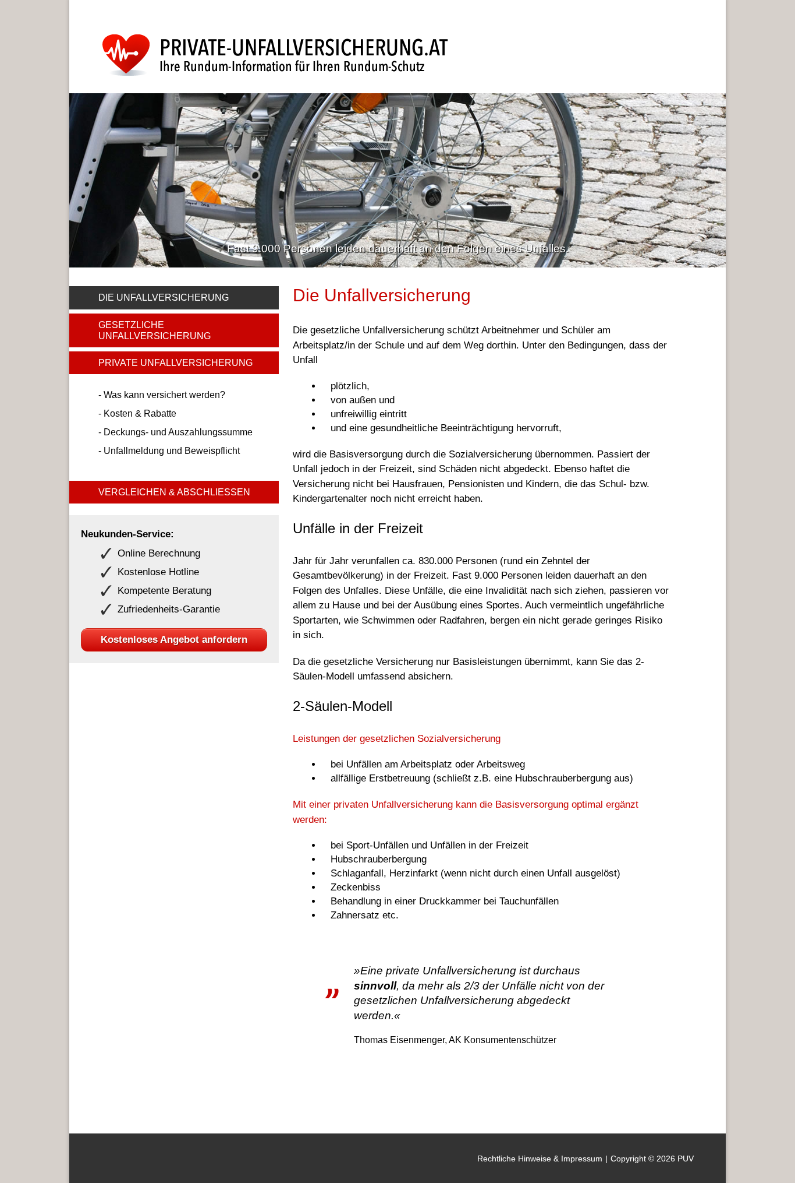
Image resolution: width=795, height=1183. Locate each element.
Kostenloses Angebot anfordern (174, 639)
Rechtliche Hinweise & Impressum (539, 1158)
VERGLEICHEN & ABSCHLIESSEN (174, 492)
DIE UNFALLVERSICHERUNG (163, 297)
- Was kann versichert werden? (161, 395)
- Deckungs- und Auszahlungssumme (175, 432)
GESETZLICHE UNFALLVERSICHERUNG (154, 330)
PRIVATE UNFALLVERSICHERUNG (175, 363)
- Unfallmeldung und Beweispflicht (169, 451)
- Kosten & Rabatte (137, 413)
